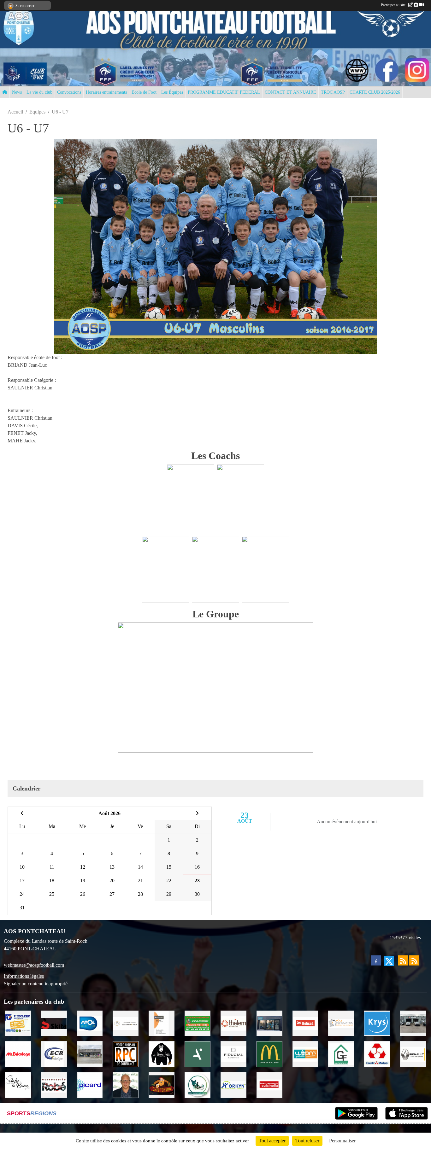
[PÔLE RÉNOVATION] (341, 1022)
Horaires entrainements (106, 92)
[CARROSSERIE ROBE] (54, 1084)
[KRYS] (377, 1022)
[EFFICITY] (126, 1084)
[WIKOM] (305, 1053)
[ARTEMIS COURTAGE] (197, 1053)
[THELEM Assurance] (233, 1022)
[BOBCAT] (305, 1022)
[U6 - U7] (215, 245)
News (17, 92)
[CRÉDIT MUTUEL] (377, 1053)
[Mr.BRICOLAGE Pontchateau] (18, 1053)
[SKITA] (54, 1022)
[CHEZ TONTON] (161, 1084)
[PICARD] (90, 1084)
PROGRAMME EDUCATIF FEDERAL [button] (224, 92)
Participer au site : (394, 5)
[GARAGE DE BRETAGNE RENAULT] (413, 1053)
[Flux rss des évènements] (414, 960)
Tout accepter (272, 1140)
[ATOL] (90, 1022)
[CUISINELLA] (269, 1084)
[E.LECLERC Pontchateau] (18, 1022)
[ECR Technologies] (54, 1053)
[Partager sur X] (389, 961)
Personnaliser (342, 1140)
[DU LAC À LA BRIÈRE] (18, 1084)
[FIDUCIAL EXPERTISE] (233, 1053)
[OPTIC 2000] (161, 1022)
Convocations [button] (69, 92)
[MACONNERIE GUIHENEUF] (341, 1053)
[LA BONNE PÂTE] (161, 1053)
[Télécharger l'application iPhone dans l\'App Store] (406, 1113)
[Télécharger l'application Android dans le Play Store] (356, 1113)
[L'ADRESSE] (269, 1022)
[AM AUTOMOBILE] (413, 1022)
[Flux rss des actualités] (403, 960)
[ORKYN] (233, 1084)
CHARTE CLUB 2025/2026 (375, 92)
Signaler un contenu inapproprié (36, 983)
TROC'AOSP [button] (333, 92)
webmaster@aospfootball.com (34, 965)
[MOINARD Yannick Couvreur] (197, 1022)
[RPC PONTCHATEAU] (126, 1053)
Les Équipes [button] (172, 92)
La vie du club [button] (39, 92)
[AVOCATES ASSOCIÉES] (126, 1022)
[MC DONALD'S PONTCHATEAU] (269, 1053)
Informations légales (24, 976)
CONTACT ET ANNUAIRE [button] (290, 92)
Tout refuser (307, 1140)
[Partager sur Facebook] (376, 960)
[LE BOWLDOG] (197, 1084)
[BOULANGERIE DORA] (90, 1053)
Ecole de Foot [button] (144, 92)
